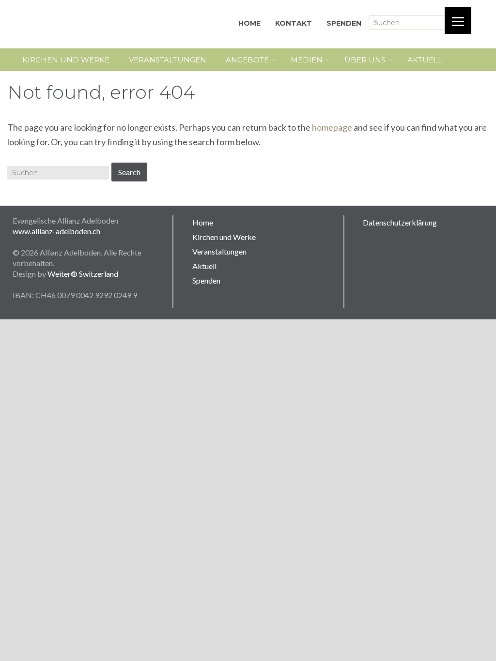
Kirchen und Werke (224, 236)
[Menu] (458, 20)
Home (202, 222)
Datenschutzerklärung (400, 222)
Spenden (206, 280)
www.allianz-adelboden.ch (56, 231)
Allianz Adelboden (109, 24)
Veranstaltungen (219, 251)
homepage (332, 127)
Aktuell (204, 265)
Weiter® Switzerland (82, 273)
